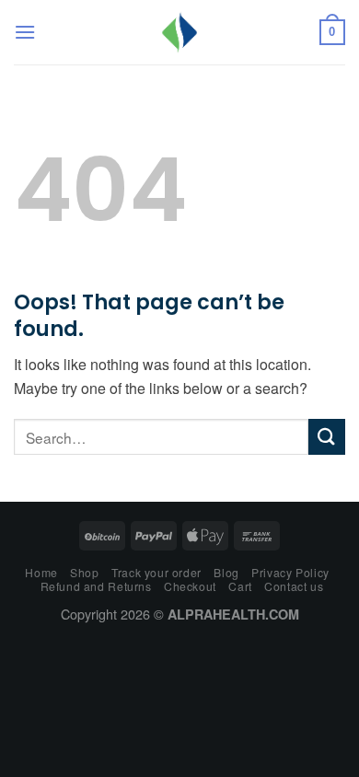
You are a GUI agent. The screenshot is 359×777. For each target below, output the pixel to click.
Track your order (156, 572)
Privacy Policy (290, 572)
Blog (226, 572)
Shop (84, 572)
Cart (239, 586)
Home (41, 572)
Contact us (293, 586)
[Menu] (25, 31)
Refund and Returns (96, 586)
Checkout (190, 586)
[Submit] (326, 437)
